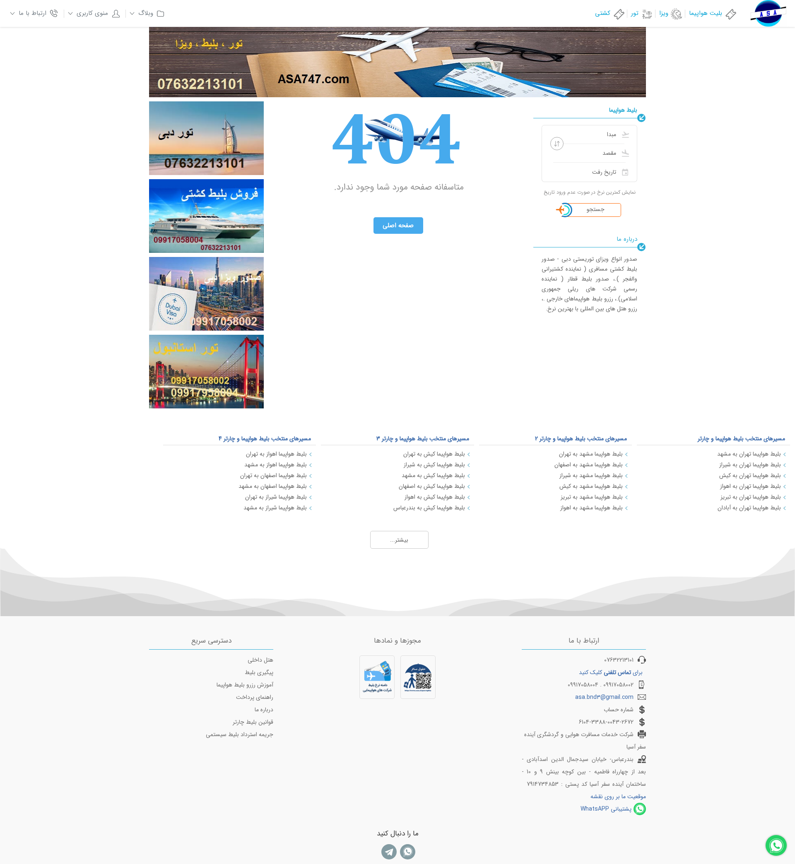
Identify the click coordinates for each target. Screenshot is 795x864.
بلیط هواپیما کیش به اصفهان (432, 486)
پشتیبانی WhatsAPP (606, 809)
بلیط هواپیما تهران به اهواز (750, 486)
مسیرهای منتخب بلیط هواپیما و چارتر (741, 438)
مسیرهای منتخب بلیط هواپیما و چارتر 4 (265, 438)
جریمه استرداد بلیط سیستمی (239, 734)
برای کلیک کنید (611, 672)
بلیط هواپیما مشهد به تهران (591, 453)
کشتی (602, 13)
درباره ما (264, 709)
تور (634, 13)
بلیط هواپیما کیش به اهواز (435, 497)
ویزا (663, 13)
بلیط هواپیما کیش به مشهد (433, 475)
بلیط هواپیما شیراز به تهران (276, 497)
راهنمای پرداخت (254, 697)
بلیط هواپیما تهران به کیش (750, 475)
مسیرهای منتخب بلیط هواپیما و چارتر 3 (422, 438)
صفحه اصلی (398, 225)
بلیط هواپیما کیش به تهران (434, 453)
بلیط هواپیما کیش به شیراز (434, 464)
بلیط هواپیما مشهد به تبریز (592, 497)
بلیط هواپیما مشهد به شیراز (591, 475)
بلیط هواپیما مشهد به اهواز (591, 507)
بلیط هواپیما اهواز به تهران (276, 453)
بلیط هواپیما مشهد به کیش (591, 486)
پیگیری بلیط (259, 672)
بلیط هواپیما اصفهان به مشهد (272, 486)
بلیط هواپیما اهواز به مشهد (275, 464)
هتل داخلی (260, 660)
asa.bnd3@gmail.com (604, 697)
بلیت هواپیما (705, 13)
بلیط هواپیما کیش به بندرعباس (429, 507)
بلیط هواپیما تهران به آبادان (749, 507)
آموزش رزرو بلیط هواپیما (245, 684)
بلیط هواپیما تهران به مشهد (749, 453)
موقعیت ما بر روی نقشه (618, 796)
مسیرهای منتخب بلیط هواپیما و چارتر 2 (581, 438)
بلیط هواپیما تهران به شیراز (750, 464)
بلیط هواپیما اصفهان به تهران (273, 475)
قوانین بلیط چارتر (253, 722)
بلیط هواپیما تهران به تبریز (750, 497)
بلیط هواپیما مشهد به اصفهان (588, 464)
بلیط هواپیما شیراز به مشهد (275, 507)
